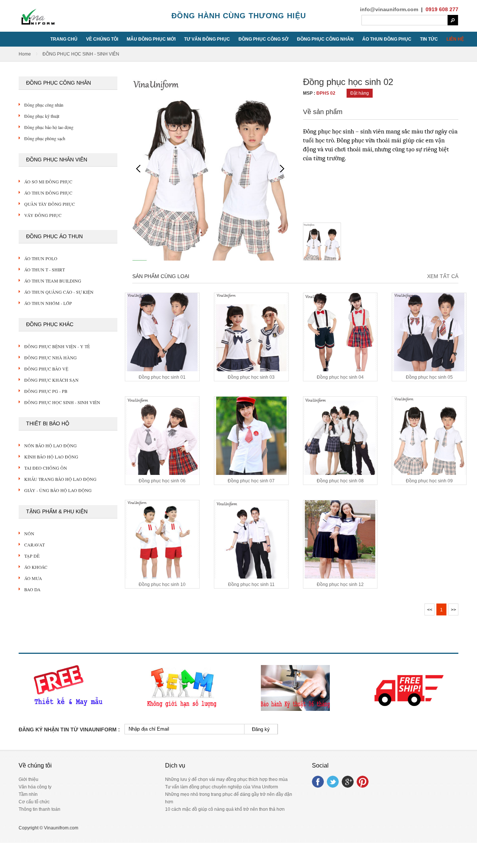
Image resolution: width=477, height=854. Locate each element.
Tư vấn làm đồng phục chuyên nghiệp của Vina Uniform (221, 787)
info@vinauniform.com (389, 9)
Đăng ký (261, 729)
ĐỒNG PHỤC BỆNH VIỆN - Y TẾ (57, 346)
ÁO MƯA (33, 578)
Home (25, 54)
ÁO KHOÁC (35, 567)
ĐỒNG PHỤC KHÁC (49, 324)
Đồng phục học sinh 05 (429, 377)
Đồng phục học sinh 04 (340, 377)
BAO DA (32, 589)
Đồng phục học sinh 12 (340, 584)
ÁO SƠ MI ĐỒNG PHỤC (48, 182)
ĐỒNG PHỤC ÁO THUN (54, 236)
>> (453, 609)
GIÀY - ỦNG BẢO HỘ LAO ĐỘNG (58, 490)
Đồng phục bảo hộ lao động (48, 127)
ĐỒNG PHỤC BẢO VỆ (46, 369)
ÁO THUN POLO (40, 258)
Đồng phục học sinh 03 (251, 377)
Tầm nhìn (28, 794)
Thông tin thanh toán (39, 809)
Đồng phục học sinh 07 (251, 480)
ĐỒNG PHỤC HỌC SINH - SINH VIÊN (62, 402)
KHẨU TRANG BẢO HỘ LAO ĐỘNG (60, 479)
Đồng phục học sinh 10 (162, 584)
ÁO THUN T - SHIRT (44, 269)
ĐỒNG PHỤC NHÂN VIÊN (56, 160)
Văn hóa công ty (35, 787)
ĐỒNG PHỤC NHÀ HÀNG (50, 357)
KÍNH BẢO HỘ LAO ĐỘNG (51, 457)
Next (282, 168)
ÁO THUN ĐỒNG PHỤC (48, 193)
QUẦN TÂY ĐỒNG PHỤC (49, 204)
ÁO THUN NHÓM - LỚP (48, 303)
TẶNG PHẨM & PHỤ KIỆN (57, 511)
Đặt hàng (359, 93)
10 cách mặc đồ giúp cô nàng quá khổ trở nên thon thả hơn (225, 809)
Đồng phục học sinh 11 (251, 584)
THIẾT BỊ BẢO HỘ (47, 423)
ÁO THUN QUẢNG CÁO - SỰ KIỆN (59, 292)
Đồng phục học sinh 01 (162, 377)
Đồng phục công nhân (43, 105)
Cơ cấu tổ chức (34, 801)
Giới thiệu (28, 779)
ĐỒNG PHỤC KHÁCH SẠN (51, 380)
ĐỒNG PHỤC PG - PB (45, 391)
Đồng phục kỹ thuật (41, 116)
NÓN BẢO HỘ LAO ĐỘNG (50, 445)
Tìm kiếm (453, 20)
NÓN (29, 533)
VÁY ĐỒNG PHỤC (42, 215)
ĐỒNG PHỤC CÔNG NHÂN (58, 83)
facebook (318, 782)
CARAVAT (34, 545)
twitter (333, 782)
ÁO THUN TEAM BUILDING (52, 281)
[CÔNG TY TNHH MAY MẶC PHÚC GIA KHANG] (37, 25)
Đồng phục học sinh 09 (429, 480)
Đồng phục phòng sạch (44, 138)
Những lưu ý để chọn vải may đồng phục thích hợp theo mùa (226, 779)
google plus (348, 782)
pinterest (363, 782)
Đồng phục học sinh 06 (162, 480)
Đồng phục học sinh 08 (340, 480)
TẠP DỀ (32, 556)
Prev (138, 168)
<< (429, 609)
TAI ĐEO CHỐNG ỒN (45, 468)
